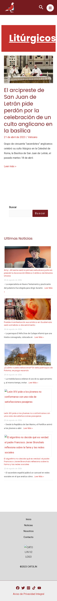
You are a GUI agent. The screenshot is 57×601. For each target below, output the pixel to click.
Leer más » (10, 167)
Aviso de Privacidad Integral (28, 593)
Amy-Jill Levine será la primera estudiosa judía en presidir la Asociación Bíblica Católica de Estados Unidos (28, 273)
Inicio (28, 519)
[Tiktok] (34, 588)
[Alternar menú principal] (50, 8)
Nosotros (29, 531)
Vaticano (32, 137)
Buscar (40, 213)
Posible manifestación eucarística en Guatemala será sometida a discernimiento (28, 323)
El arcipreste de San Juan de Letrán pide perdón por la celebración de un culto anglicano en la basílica (28, 110)
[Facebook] (17, 588)
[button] (41, 7)
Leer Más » (39, 337)
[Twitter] (23, 588)
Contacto (28, 537)
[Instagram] (28, 588)
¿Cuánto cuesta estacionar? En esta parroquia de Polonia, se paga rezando (28, 369)
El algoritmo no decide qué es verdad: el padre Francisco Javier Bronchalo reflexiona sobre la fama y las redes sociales (26, 461)
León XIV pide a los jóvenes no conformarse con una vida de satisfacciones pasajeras (27, 414)
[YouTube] (39, 588)
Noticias (28, 525)
